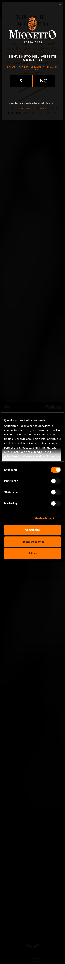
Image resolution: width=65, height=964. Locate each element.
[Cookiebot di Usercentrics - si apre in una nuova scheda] (46, 407)
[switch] (56, 481)
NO (43, 80)
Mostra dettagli (44, 518)
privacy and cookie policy (32, 108)
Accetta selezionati (32, 541)
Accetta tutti (32, 529)
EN (60, 4)
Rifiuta (32, 553)
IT (56, 4)
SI (21, 80)
